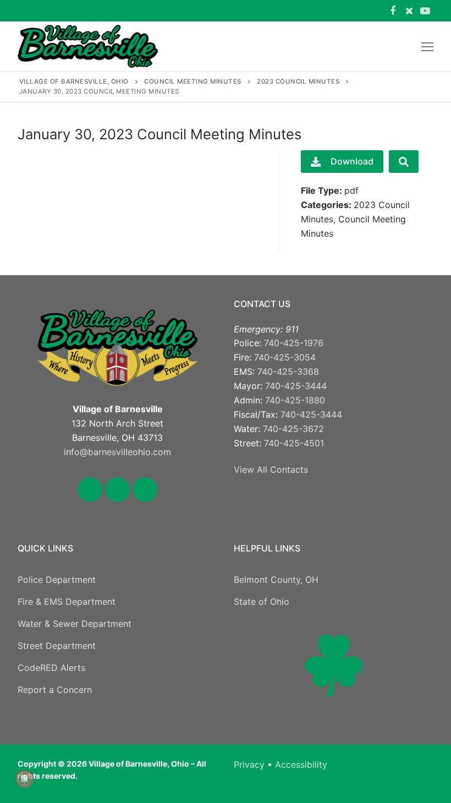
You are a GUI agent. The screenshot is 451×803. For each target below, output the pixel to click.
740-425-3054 (285, 357)
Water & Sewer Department (74, 623)
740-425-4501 (294, 443)
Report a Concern (55, 689)
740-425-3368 (288, 371)
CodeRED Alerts (51, 667)
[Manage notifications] (24, 779)
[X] (409, 11)
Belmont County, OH (276, 579)
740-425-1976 (293, 342)
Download (352, 161)
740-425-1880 (295, 400)
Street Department (57, 645)
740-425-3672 (293, 428)
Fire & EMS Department (67, 601)
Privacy (249, 764)
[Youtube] (425, 11)
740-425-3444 (296, 385)
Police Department (57, 579)
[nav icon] (427, 46)
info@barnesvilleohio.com (117, 451)
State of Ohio (261, 601)
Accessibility (301, 764)
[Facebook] (393, 11)
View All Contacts (271, 469)
